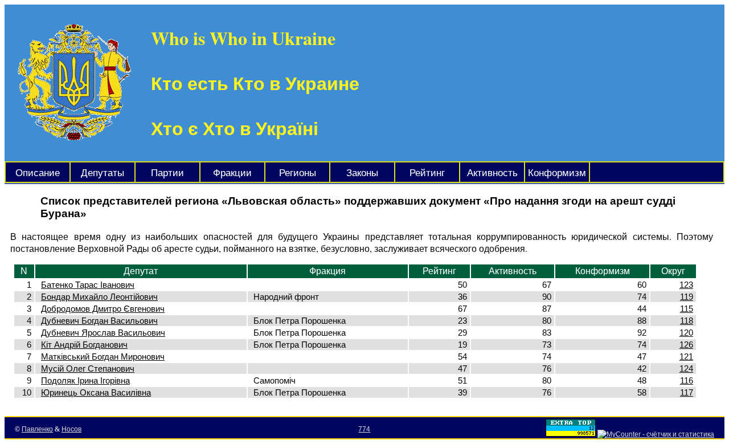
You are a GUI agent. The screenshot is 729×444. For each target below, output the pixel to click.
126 (686, 344)
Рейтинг (427, 173)
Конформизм (557, 173)
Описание (37, 173)
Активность (492, 173)
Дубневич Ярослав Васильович (103, 332)
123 (686, 285)
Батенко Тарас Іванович (87, 285)
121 (686, 356)
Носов (71, 429)
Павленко (37, 429)
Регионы (297, 173)
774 (364, 429)
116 (686, 380)
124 (686, 368)
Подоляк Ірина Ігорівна (85, 380)
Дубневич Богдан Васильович (99, 320)
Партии (167, 173)
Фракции (232, 173)
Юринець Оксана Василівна (96, 392)
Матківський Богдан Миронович (103, 356)
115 (686, 308)
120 (686, 332)
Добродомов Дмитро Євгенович (103, 308)
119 (686, 297)
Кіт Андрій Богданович (84, 344)
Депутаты (102, 173)
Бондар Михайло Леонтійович (99, 297)
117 (686, 392)
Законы (362, 173)
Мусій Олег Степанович (87, 368)
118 (686, 320)
